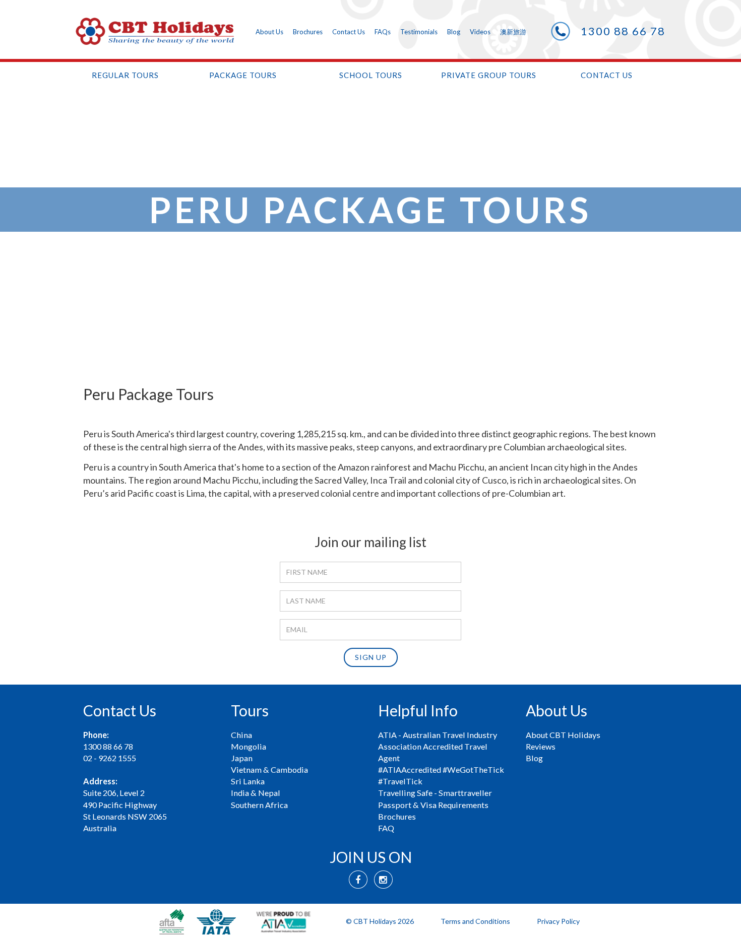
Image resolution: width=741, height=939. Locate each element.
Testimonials (419, 32)
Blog (453, 32)
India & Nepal (255, 792)
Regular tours (125, 75)
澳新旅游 (513, 32)
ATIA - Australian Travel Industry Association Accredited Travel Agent (437, 746)
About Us (269, 32)
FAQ (386, 828)
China (241, 735)
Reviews (540, 746)
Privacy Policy (558, 921)
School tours (370, 75)
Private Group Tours (488, 75)
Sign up (371, 657)
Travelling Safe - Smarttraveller (435, 792)
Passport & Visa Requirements (433, 805)
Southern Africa (259, 805)
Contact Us (348, 32)
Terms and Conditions (475, 921)
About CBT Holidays (563, 735)
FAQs (383, 32)
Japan (242, 758)
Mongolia (248, 746)
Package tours (243, 75)
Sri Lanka (248, 781)
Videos (480, 32)
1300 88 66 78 (623, 31)
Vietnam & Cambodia (269, 769)
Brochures (308, 32)
